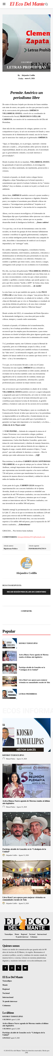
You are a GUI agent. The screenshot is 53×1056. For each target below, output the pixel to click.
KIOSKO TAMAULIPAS (28, 643)
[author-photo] (4, 758)
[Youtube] (25, 968)
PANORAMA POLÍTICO (37, 549)
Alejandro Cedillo (28, 75)
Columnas (26, 62)
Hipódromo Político (11, 549)
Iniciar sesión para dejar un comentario (26, 592)
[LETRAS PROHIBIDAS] (9, 694)
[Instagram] (12, 968)
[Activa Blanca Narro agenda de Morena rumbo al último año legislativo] (9, 656)
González (6, 1038)
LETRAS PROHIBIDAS (28, 694)
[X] (23, 617)
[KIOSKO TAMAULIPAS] (9, 643)
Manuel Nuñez (10, 759)
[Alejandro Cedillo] (26, 563)
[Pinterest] (29, 617)
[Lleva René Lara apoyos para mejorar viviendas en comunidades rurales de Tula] (9, 681)
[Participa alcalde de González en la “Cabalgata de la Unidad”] (9, 669)
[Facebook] (18, 617)
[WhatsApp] (35, 617)
